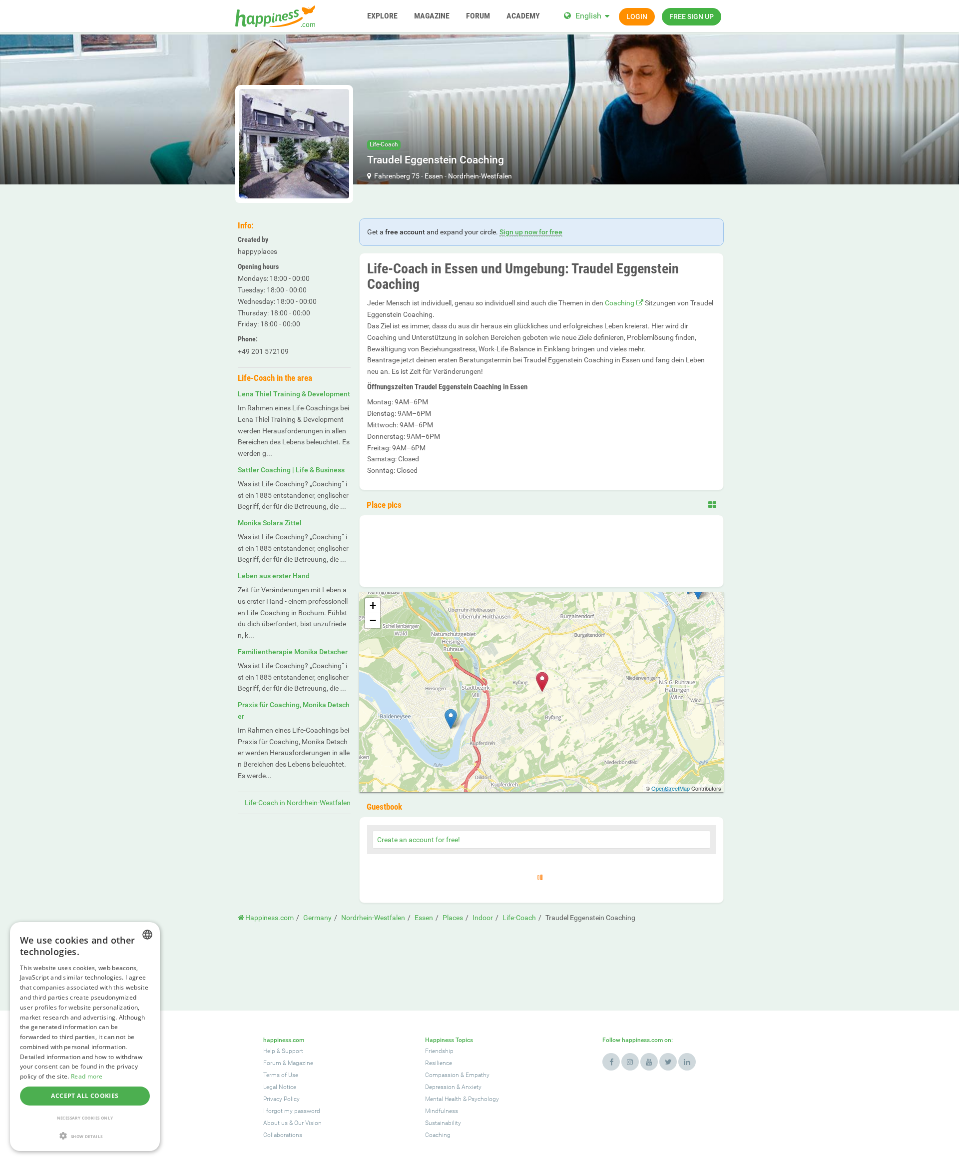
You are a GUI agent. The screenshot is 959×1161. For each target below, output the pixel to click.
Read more (87, 1076)
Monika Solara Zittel (270, 523)
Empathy (477, 1075)
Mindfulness (441, 1111)
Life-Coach (384, 144)
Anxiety (471, 1087)
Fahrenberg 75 (397, 176)
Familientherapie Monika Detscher (293, 652)
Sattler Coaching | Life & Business (291, 470)
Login (636, 16)
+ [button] (373, 605)
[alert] (85, 1036)
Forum (272, 1063)
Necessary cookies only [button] (85, 1118)
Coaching (619, 303)
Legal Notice (279, 1087)
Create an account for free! (418, 840)
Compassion (442, 1075)
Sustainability (443, 1123)
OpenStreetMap (670, 788)
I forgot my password (291, 1111)
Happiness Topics (449, 1040)
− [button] (373, 620)
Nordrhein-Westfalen (480, 176)
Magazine (300, 1063)
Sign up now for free (530, 232)
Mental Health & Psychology (462, 1099)
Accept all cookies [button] (84, 1096)
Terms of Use (280, 1075)
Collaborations (282, 1135)
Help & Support (283, 1051)
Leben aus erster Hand (274, 576)
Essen (434, 176)
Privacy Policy (281, 1099)
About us (275, 1123)
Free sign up (691, 16)
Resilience (438, 1063)
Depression (440, 1087)
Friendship (439, 1051)
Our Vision (308, 1123)
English (588, 15)
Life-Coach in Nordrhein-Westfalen (298, 803)
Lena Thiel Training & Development (294, 394)
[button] (85, 1136)
